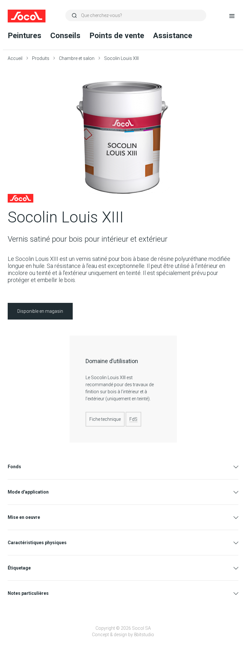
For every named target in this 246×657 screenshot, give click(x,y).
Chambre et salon (76, 58)
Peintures (24, 35)
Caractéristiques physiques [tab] (37, 542)
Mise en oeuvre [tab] (24, 517)
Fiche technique (105, 419)
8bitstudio (144, 634)
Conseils (65, 35)
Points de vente (116, 35)
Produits (40, 58)
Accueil (15, 58)
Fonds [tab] (14, 466)
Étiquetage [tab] (19, 567)
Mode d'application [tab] (28, 492)
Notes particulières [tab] (28, 593)
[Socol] (27, 16)
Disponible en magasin (40, 311)
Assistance (172, 35)
